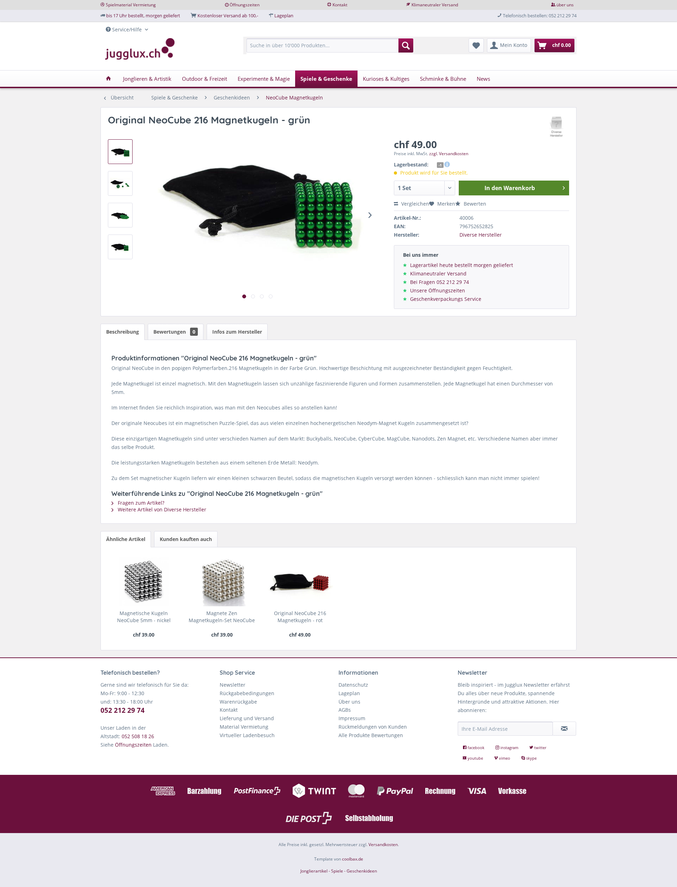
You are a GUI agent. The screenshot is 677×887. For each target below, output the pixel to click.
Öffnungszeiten (245, 5)
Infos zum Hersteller (237, 331)
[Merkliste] (476, 45)
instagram (509, 747)
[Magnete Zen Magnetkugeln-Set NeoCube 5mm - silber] (222, 581)
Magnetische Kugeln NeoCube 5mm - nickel (144, 617)
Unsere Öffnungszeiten (437, 290)
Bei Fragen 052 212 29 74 (439, 282)
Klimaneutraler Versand (434, 5)
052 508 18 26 (138, 736)
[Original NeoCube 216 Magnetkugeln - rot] (300, 581)
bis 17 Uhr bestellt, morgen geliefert (143, 15)
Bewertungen (174, 331)
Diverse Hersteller (480, 234)
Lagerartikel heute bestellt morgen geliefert (461, 265)
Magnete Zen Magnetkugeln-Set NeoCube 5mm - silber (222, 617)
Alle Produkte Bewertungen (370, 735)
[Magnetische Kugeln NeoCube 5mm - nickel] (143, 581)
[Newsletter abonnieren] (565, 729)
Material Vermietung (244, 726)
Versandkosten (383, 844)
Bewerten (474, 203)
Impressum (351, 718)
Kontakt (340, 5)
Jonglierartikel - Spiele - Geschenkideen (338, 871)
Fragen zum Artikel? (140, 502)
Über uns (349, 701)
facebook (476, 747)
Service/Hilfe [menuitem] (127, 29)
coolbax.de (352, 859)
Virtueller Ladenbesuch (247, 735)
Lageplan (283, 15)
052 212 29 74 (122, 710)
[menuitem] (329, 48)
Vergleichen (414, 203)
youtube (475, 758)
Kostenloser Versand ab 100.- (227, 15)
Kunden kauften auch (186, 539)
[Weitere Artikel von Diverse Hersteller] (556, 127)
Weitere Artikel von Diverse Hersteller (161, 509)
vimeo (504, 758)
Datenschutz (353, 684)
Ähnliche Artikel (125, 539)
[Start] (108, 79)
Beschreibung (122, 331)
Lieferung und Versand (247, 718)
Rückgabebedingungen (247, 693)
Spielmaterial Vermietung (131, 5)
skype (531, 758)
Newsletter (232, 684)
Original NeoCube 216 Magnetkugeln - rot (300, 617)
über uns (565, 5)
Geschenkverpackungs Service (445, 299)
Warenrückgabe (238, 701)
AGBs (344, 709)
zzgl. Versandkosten (448, 154)
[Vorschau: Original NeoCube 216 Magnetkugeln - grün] (120, 151)
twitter (539, 747)
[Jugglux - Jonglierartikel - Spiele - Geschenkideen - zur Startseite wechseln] (140, 49)
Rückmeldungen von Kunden (372, 726)
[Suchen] (405, 45)
